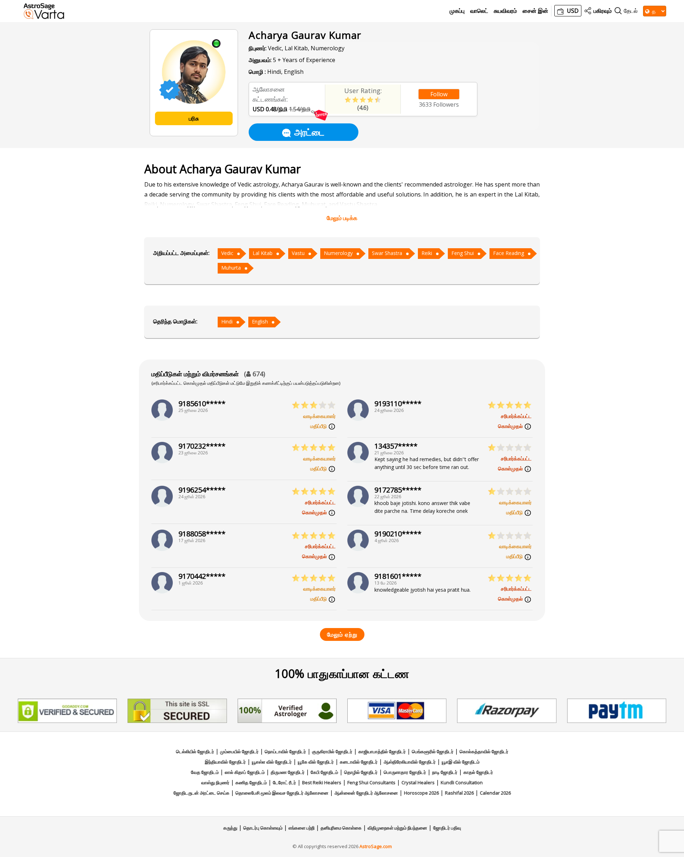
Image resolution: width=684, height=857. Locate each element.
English (260, 321)
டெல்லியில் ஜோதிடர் (195, 751)
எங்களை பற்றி (302, 828)
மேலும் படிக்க (342, 218)
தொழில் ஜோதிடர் (361, 772)
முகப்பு (457, 10)
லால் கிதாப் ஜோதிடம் (245, 772)
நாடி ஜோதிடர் (444, 772)
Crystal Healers (418, 782)
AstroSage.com (375, 846)
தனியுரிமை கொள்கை (341, 828)
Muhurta (231, 267)
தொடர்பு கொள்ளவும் (263, 828)
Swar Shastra (387, 253)
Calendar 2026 (495, 793)
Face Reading (508, 253)
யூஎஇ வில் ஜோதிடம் (461, 762)
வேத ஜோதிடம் (205, 772)
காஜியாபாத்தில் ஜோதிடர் (382, 751)
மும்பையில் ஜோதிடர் (239, 751)
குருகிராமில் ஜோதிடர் (332, 751)
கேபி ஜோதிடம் (324, 772)
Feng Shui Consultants (371, 782)
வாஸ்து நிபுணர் (215, 782)
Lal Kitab (263, 253)
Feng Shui (462, 253)
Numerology (338, 253)
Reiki (426, 253)
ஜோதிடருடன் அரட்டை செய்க (201, 793)
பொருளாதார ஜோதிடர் (405, 772)
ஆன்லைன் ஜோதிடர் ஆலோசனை (366, 793)
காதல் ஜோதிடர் (478, 772)
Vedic (227, 253)
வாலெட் (479, 10)
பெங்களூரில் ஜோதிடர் (433, 751)
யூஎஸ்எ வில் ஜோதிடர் (272, 762)
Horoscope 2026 (421, 793)
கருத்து (230, 828)
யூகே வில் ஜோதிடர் (316, 762)
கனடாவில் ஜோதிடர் (359, 762)
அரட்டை (309, 132)
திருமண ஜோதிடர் (288, 772)
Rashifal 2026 (459, 793)
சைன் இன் (535, 10)
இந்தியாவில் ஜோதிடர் (225, 762)
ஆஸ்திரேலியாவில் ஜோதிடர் (410, 762)
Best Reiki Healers (321, 782)
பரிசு (194, 118)
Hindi (227, 321)
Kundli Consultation (462, 782)
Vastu (298, 253)
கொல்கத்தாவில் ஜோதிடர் (484, 751)
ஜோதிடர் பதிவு (447, 828)
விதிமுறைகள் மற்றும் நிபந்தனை (397, 828)
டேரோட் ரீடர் (284, 782)
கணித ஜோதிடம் (251, 782)
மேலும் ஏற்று (342, 634)
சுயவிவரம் (505, 10)
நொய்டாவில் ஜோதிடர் (285, 751)
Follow (438, 94)
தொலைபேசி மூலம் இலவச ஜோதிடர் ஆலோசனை (281, 793)
